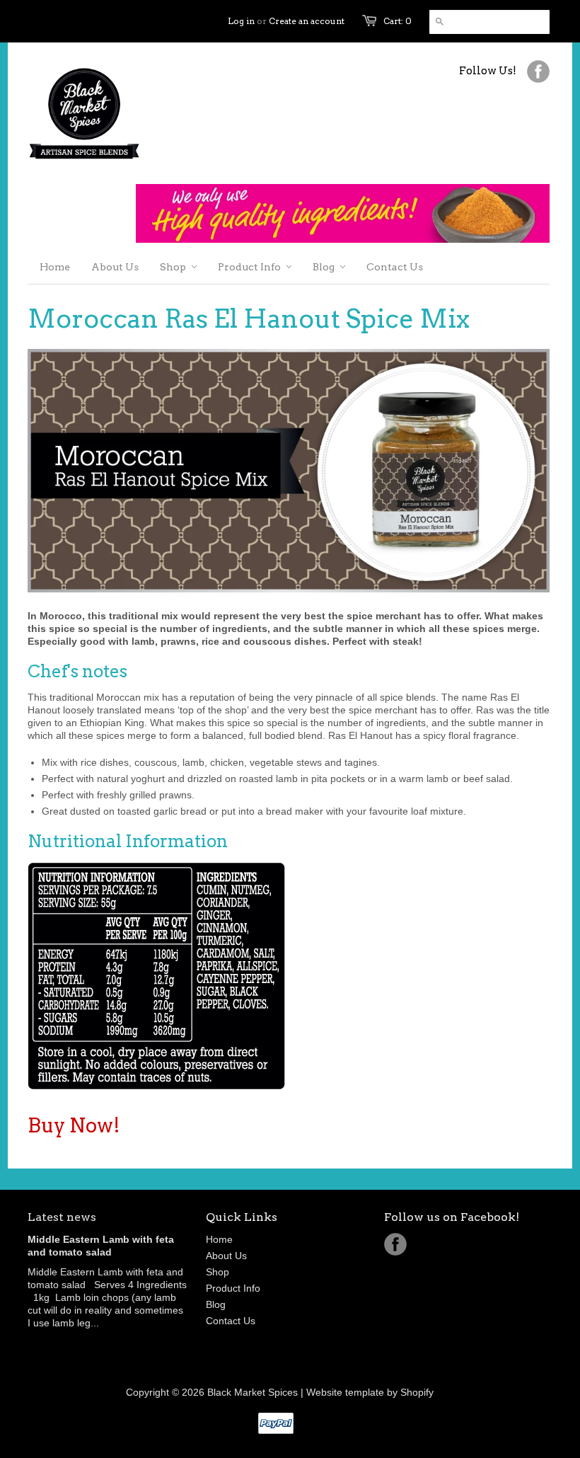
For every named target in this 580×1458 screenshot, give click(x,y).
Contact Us (230, 1320)
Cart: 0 (397, 21)
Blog (216, 1304)
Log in (241, 21)
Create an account (306, 21)
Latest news (62, 1217)
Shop (217, 1272)
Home (219, 1239)
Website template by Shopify (370, 1392)
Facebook (395, 1244)
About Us (226, 1255)
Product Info (233, 1288)
